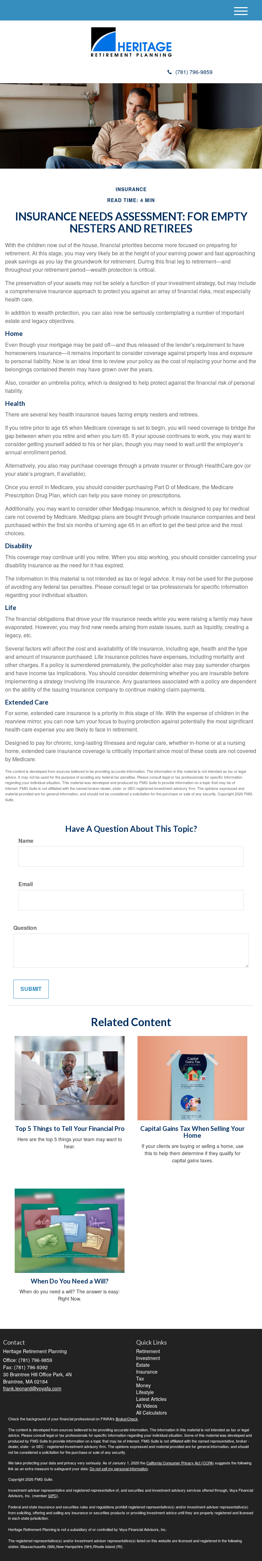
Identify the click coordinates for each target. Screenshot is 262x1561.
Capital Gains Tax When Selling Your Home (192, 1132)
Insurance (147, 1371)
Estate (143, 1364)
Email (25, 884)
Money (143, 1385)
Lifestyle (145, 1392)
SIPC (52, 1495)
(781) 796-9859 (194, 72)
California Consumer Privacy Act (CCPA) (180, 1462)
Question (25, 928)
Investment (148, 1357)
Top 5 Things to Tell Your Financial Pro (70, 1128)
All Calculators (151, 1412)
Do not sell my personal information (119, 1468)
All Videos (146, 1405)
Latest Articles (151, 1398)
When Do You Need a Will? (69, 1281)
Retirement (148, 1351)
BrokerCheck (127, 1418)
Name (25, 841)
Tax (140, 1378)
